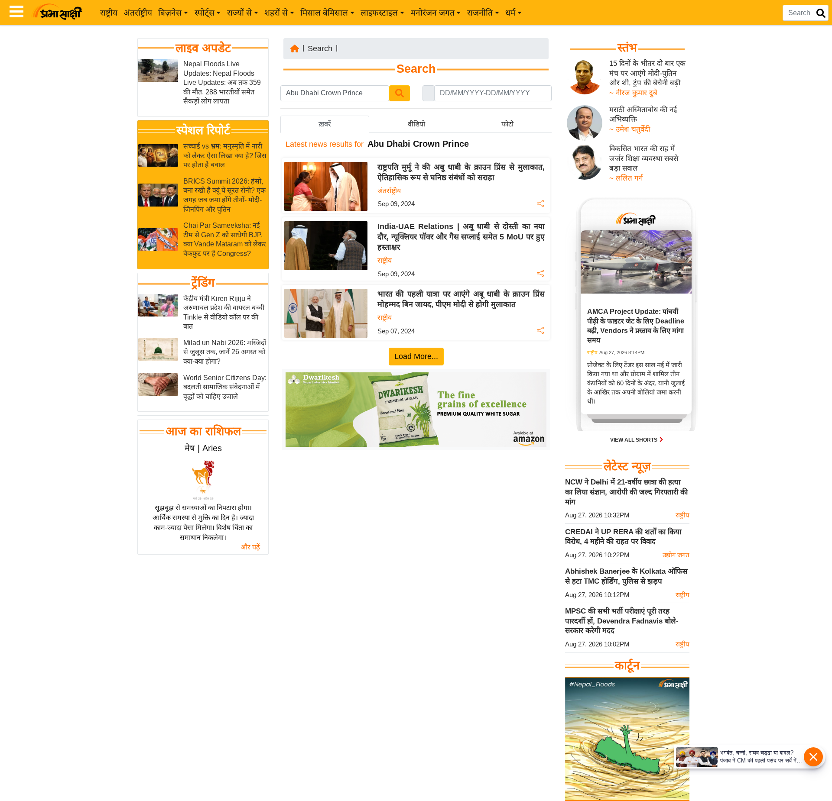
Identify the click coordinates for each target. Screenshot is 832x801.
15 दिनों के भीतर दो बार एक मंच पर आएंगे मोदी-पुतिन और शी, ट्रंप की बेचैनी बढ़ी (647, 73)
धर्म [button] (510, 12)
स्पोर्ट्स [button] (204, 12)
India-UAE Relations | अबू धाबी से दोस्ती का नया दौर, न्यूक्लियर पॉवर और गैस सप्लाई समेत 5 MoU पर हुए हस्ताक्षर (461, 237)
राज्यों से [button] (239, 12)
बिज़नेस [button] (170, 12)
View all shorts (634, 440)
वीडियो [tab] (416, 124)
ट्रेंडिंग (203, 282)
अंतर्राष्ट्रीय (138, 12)
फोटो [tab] (507, 124)
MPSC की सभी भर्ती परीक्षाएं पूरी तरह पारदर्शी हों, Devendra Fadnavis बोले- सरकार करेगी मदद (622, 621)
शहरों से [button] (276, 12)
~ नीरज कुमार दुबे (633, 93)
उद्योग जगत (676, 555)
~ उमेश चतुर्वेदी (629, 129)
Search (320, 48)
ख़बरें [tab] (324, 124)
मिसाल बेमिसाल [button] (324, 12)
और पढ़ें (250, 547)
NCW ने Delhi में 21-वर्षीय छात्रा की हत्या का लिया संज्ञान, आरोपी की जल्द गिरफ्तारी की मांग (626, 492)
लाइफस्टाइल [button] (379, 12)
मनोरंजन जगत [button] (433, 12)
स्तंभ (627, 47)
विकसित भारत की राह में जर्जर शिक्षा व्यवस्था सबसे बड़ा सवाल (643, 158)
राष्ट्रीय (108, 12)
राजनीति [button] (480, 12)
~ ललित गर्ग (626, 178)
